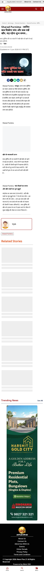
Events (22, 547)
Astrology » (11, 23)
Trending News (9, 400)
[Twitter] (11, 80)
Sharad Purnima (7, 234)
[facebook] (8, 80)
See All (40, 401)
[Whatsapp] (14, 80)
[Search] (36, 9)
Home (4, 23)
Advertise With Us (22, 544)
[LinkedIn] (18, 80)
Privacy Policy (22, 552)
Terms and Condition (22, 555)
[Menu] (41, 9)
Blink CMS (27, 564)
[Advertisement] (16, 141)
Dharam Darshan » (20, 23)
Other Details (22, 549)
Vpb (5, 44)
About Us (27, 2)
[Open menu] (3, 9)
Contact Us (37, 2)
